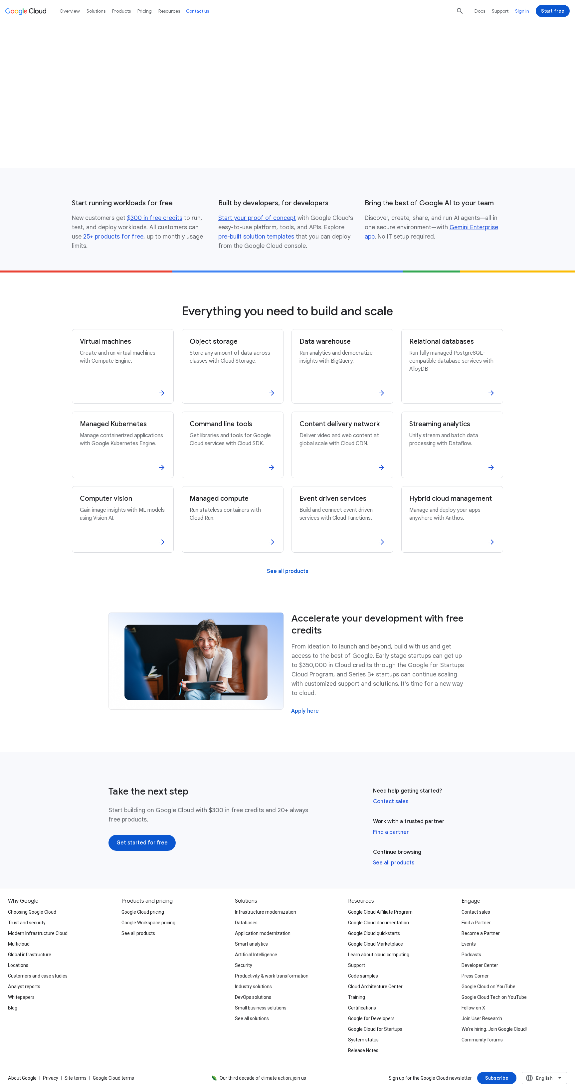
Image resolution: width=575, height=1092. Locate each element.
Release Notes (363, 1050)
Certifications (362, 1007)
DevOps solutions (253, 997)
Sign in (522, 11)
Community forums (482, 1039)
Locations (18, 965)
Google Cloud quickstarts (374, 933)
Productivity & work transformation (271, 976)
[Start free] (553, 11)
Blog (12, 1007)
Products (121, 11)
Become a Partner (481, 933)
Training (356, 997)
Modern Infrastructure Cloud (38, 933)
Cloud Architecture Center (375, 986)
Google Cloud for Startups (375, 1029)
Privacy (50, 1078)
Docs (480, 11)
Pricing (144, 11)
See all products (393, 862)
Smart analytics (251, 944)
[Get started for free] (105, 137)
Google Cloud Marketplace (375, 944)
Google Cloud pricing (142, 912)
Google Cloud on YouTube (488, 986)
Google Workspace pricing (148, 922)
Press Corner (475, 976)
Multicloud (19, 944)
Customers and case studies (38, 976)
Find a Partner (476, 922)
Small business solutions (261, 1007)
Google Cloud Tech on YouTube (494, 997)
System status (363, 1039)
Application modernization (262, 933)
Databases (246, 922)
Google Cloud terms (113, 1078)
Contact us (197, 11)
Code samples (363, 976)
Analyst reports (24, 986)
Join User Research (482, 1018)
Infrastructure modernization (265, 912)
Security (243, 965)
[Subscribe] (496, 1078)
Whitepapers (21, 997)
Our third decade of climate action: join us (263, 1078)
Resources (169, 11)
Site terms (76, 1078)
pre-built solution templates (256, 236)
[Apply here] (305, 711)
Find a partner (391, 832)
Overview (70, 11)
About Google (22, 1078)
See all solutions (252, 1018)
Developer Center (480, 965)
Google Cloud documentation (378, 922)
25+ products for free (113, 236)
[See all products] (287, 571)
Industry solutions (253, 986)
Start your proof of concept (257, 218)
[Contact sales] (170, 137)
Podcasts (471, 954)
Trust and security (27, 922)
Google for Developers (371, 1018)
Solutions (96, 11)
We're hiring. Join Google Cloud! (494, 1029)
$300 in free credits (154, 218)
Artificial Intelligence (256, 954)
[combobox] (544, 1078)
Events (469, 944)
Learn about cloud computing (378, 954)
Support (500, 11)
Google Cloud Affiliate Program (380, 912)
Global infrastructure (29, 954)
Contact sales (390, 801)
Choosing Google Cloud (32, 912)
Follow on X (473, 1007)
